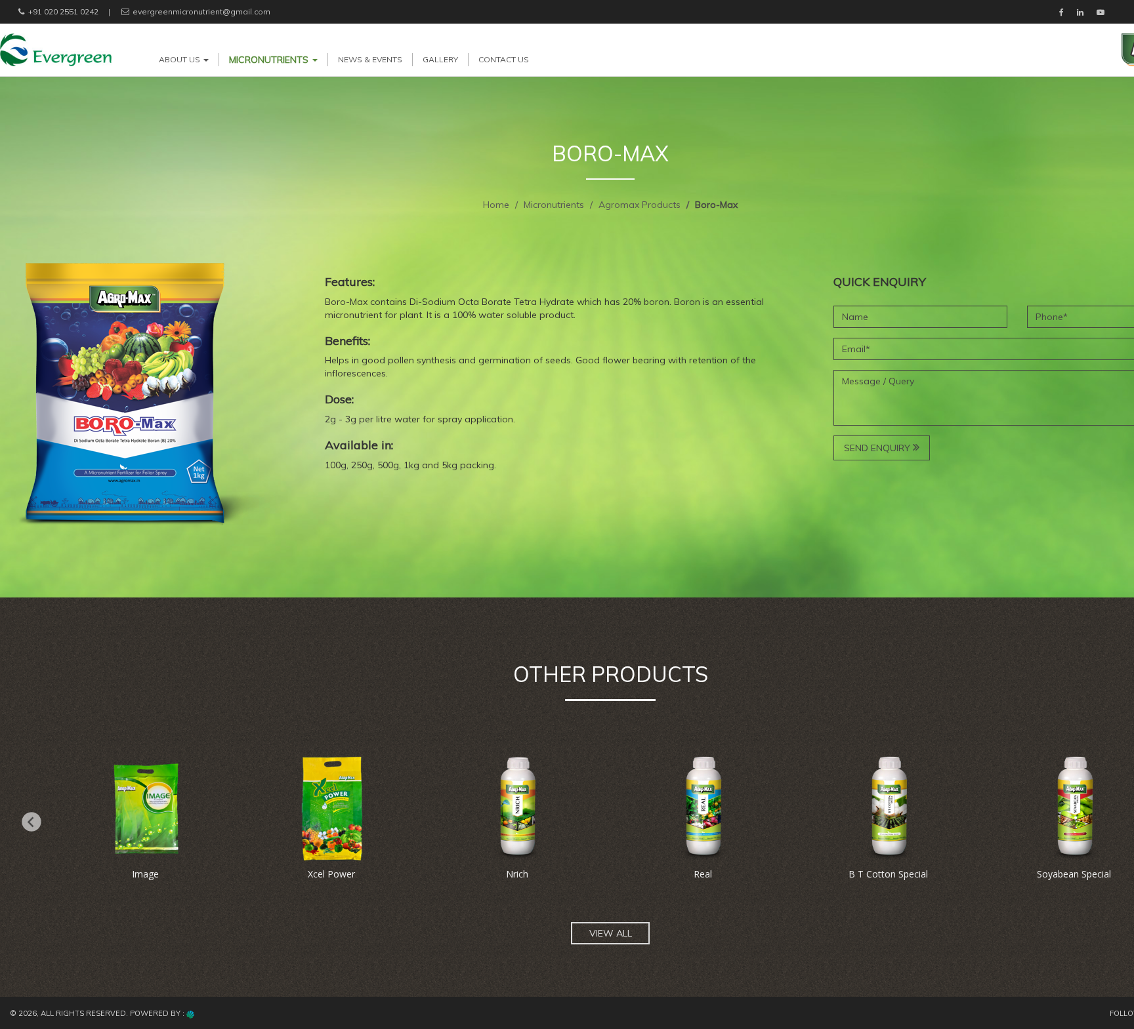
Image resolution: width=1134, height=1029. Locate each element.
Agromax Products (639, 205)
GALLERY (440, 59)
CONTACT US (503, 59)
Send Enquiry (878, 448)
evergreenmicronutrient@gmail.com (200, 11)
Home (496, 205)
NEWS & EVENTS (370, 59)
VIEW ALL (610, 933)
